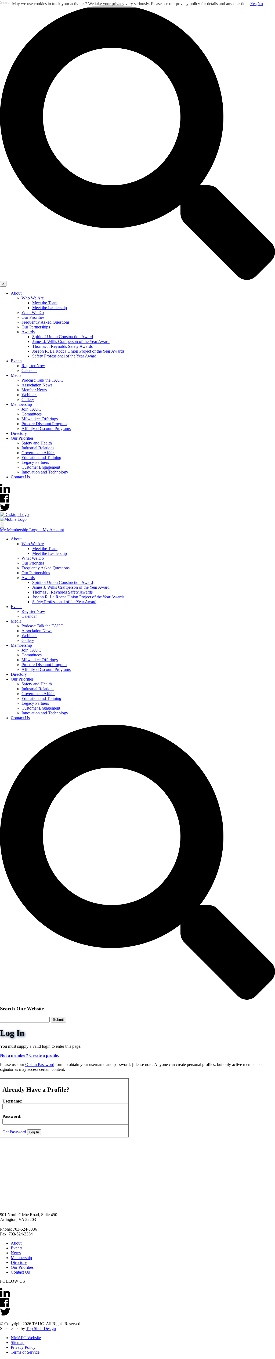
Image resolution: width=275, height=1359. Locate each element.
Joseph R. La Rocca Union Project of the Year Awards (78, 351)
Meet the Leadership (49, 307)
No (260, 3)
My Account (53, 529)
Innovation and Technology (44, 472)
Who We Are (32, 298)
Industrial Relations (37, 448)
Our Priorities (32, 317)
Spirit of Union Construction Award (62, 336)
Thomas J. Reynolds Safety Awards (62, 346)
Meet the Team (44, 303)
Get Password (14, 1132)
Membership (21, 404)
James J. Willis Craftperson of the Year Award (71, 341)
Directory (19, 433)
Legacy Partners (35, 462)
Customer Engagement (40, 467)
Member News (34, 390)
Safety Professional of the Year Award (64, 356)
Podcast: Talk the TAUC (42, 380)
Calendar (29, 370)
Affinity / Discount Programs (46, 428)
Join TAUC (31, 409)
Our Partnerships (35, 327)
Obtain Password (39, 1064)
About (16, 293)
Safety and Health (36, 443)
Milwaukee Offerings (39, 419)
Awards (28, 332)
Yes (253, 3)
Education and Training (41, 457)
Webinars (29, 394)
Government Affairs (38, 452)
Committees (31, 414)
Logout (36, 529)
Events (16, 361)
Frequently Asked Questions (45, 322)
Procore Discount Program (44, 423)
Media (16, 375)
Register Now (33, 365)
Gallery (27, 399)
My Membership (14, 529)
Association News (36, 385)
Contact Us (20, 477)
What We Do (32, 312)
